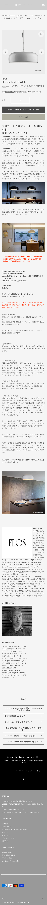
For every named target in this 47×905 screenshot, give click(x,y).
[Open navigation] (6, 5)
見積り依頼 (23, 117)
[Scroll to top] (41, 898)
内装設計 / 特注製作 (8, 855)
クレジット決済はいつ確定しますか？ (21, 736)
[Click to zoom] (41, 34)
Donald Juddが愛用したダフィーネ (14, 809)
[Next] (41, 52)
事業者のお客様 (7, 852)
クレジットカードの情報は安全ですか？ (21, 742)
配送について (9, 92)
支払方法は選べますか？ (15, 716)
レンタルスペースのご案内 (11, 861)
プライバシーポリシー (9, 838)
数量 (3, 100)
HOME (4, 16)
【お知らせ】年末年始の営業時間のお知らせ (17, 801)
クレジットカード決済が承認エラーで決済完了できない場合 (23, 709)
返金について (6, 832)
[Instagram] (23, 779)
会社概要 (5, 824)
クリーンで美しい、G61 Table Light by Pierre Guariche (20, 812)
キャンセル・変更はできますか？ (19, 722)
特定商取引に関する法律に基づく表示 (14, 829)
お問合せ (5, 841)
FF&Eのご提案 (7, 858)
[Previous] (5, 52)
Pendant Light (14, 16)
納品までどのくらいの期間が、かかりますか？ (23, 729)
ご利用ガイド (6, 827)
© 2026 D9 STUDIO (9, 902)
